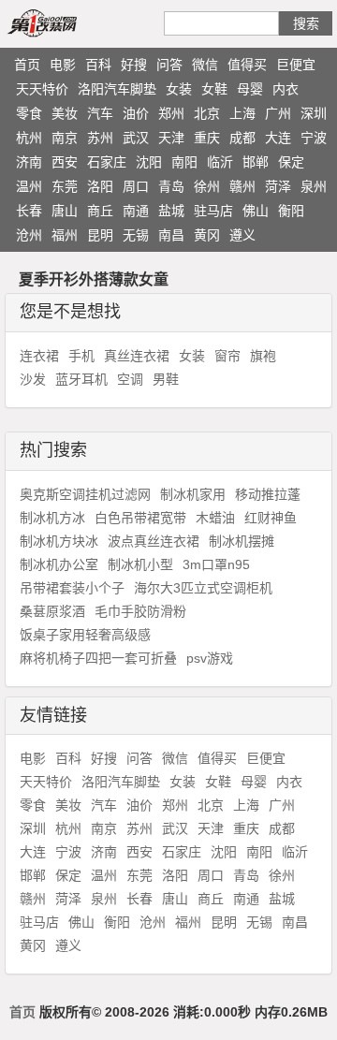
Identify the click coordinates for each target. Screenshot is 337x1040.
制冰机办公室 (59, 564)
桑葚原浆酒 (52, 611)
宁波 (313, 137)
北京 (207, 113)
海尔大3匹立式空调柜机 (203, 587)
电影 (63, 64)
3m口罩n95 (216, 564)
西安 (64, 161)
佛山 (255, 210)
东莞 (64, 186)
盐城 (171, 210)
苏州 (100, 137)
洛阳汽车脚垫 (117, 88)
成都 (242, 137)
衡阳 (291, 210)
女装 (179, 88)
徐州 (207, 186)
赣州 (242, 186)
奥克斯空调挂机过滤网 (85, 494)
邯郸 (255, 161)
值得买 (247, 64)
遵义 (242, 234)
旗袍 (263, 355)
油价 (136, 113)
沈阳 (149, 161)
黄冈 (207, 234)
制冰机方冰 (52, 517)
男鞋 (166, 379)
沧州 (29, 234)
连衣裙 (39, 355)
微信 (205, 64)
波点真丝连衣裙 (153, 541)
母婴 (250, 88)
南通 (136, 210)
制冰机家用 (193, 494)
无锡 (136, 234)
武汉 (136, 137)
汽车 (100, 113)
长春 (29, 210)
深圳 (313, 113)
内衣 (285, 88)
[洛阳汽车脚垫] (64, 22)
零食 (29, 113)
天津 (171, 137)
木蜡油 (215, 517)
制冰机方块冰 (59, 541)
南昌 (171, 234)
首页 (27, 64)
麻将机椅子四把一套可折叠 (98, 658)
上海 (242, 113)
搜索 (306, 23)
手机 (81, 355)
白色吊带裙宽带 (140, 517)
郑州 (171, 113)
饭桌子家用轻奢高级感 (85, 634)
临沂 (220, 161)
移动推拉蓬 (267, 494)
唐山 (64, 210)
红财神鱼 (270, 517)
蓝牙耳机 (81, 379)
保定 (291, 161)
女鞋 (214, 88)
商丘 (100, 210)
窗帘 (227, 355)
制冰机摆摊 (241, 541)
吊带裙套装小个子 (72, 587)
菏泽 (278, 186)
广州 (278, 113)
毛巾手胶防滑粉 (140, 611)
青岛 (171, 186)
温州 (29, 186)
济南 (29, 161)
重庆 (207, 137)
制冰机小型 (140, 564)
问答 (169, 64)
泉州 (313, 186)
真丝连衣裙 (136, 355)
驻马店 (213, 210)
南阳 (184, 161)
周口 (136, 186)
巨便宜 (295, 64)
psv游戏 (209, 658)
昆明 (100, 234)
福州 (64, 234)
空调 (130, 379)
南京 (64, 137)
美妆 (64, 113)
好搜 (134, 64)
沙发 (33, 379)
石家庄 (106, 161)
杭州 (29, 137)
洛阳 (100, 186)
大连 (278, 137)
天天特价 (42, 88)
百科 (98, 64)
